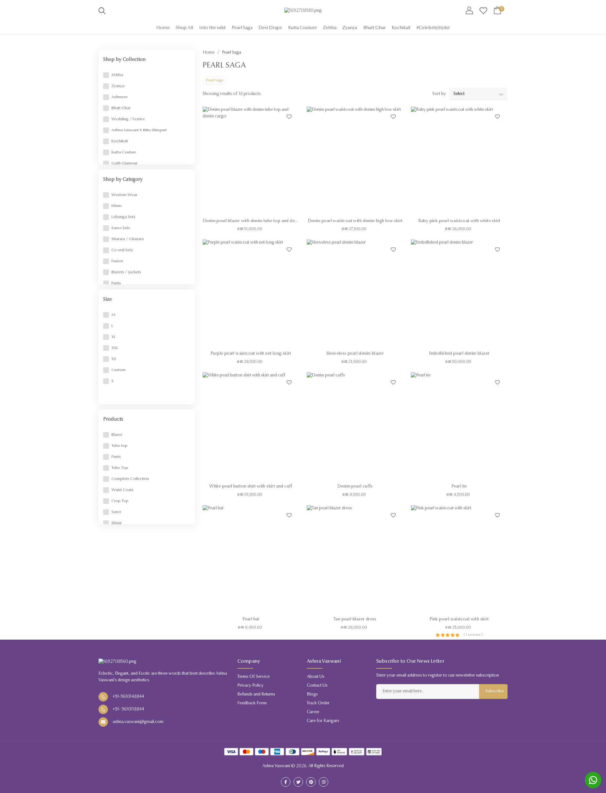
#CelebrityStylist (433, 28)
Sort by (439, 94)
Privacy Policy (250, 686)
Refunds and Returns (256, 694)
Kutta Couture (302, 28)
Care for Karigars (323, 721)
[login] (469, 11)
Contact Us (317, 686)
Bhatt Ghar (374, 28)
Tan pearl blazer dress (355, 619)
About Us (315, 677)
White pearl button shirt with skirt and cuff (251, 486)
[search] (101, 12)
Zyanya (349, 28)
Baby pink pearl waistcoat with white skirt (459, 221)
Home (163, 28)
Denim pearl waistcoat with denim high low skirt (355, 221)
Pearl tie (459, 486)
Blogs (312, 694)
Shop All (184, 28)
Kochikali (401, 28)
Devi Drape (270, 28)
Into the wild (212, 28)
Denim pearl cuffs (355, 486)
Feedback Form (252, 703)
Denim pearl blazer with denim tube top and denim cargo (259, 221)
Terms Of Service (253, 677)
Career (313, 712)
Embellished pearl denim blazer (459, 354)
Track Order (318, 703)
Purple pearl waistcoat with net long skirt (251, 354)
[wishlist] (483, 11)
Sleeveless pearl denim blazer (355, 354)
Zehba (329, 28)
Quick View (251, 207)
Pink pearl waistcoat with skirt (459, 619)
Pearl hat (250, 619)
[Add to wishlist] (289, 116)
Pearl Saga (242, 28)
